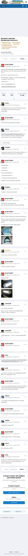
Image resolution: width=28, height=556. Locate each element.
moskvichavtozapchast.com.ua (8, 86)
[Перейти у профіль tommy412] (2, 304)
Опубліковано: (12, 66)
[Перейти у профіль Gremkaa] (2, 251)
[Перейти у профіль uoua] (2, 356)
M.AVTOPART (7, 52)
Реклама (11, 53)
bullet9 (7, 396)
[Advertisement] (14, 23)
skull (6, 368)
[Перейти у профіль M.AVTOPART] (2, 65)
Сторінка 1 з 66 (13, 58)
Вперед (22, 58)
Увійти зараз (14, 502)
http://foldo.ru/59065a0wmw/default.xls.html (11, 134)
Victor (7, 103)
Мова (10, 552)
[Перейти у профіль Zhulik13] (2, 148)
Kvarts (7, 129)
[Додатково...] (25, 65)
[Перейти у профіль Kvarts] (2, 130)
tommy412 (8, 303)
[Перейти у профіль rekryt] (2, 444)
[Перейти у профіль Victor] (2, 104)
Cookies (16, 552)
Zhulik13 (7, 147)
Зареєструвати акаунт (14, 492)
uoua (6, 355)
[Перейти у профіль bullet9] (2, 396)
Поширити (7, 511)
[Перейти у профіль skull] (2, 369)
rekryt (7, 443)
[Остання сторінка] (26, 59)
